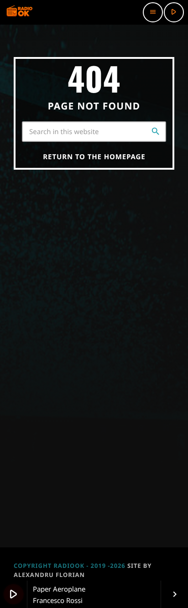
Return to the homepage (94, 156)
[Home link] (20, 12)
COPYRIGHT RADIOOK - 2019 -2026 (69, 565)
